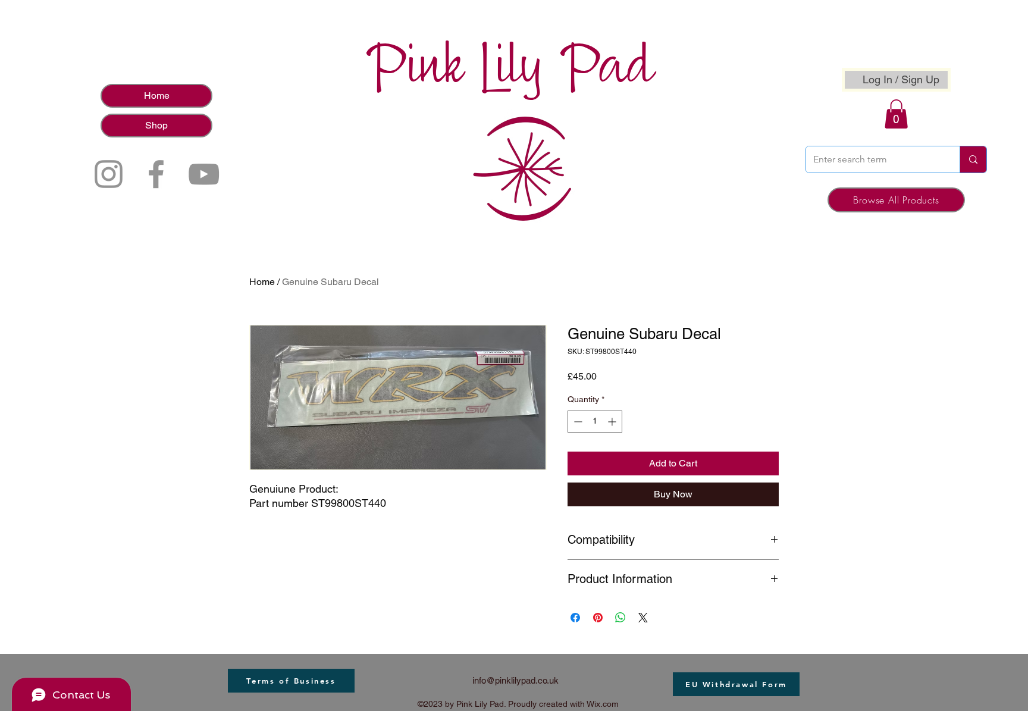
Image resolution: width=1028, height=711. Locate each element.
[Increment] (613, 421)
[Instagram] (108, 174)
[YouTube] (203, 174)
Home (157, 95)
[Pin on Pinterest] (598, 617)
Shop (156, 125)
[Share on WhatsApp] (620, 617)
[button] (896, 114)
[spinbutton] (595, 421)
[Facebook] (156, 174)
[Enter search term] (973, 159)
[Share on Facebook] (575, 617)
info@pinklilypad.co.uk (515, 680)
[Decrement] (576, 421)
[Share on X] (643, 617)
